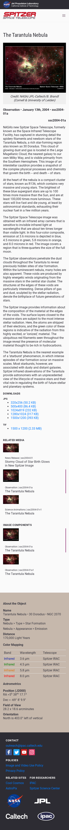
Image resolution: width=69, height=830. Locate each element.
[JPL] (47, 801)
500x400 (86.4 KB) (23, 406)
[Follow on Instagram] (32, 752)
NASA (7, 4)
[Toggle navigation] (64, 15)
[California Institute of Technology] (21, 816)
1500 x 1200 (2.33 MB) (26, 428)
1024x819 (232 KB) (24, 410)
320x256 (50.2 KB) (23, 402)
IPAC (33, 783)
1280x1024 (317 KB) (25, 414)
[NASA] (19, 801)
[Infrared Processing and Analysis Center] (46, 816)
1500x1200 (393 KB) (25, 418)
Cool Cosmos (15, 783)
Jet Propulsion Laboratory (25, 3)
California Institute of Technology (25, 6)
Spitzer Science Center (45, 788)
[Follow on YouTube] (24, 752)
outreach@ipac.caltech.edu (24, 745)
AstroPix (11, 788)
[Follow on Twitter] (16, 752)
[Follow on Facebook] (9, 752)
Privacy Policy (15, 771)
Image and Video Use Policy (24, 765)
